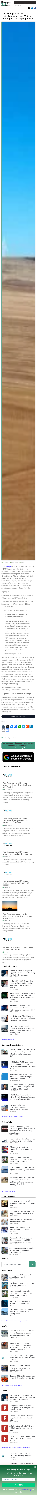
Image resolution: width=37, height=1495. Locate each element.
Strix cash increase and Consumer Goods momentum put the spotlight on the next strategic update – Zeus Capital (21, 1180)
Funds (4, 1391)
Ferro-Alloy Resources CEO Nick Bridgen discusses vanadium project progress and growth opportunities (21, 1334)
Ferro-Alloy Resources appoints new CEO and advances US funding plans (21, 1311)
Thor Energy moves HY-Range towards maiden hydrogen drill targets (15, 883)
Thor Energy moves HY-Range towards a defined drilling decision (17, 853)
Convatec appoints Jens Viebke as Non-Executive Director (21, 1220)
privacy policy (26, 1490)
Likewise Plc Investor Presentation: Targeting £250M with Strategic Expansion (21, 1107)
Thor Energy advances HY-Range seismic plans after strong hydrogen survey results (17, 916)
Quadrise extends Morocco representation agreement (19, 1302)
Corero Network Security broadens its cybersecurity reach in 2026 (22, 1140)
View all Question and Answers (11, 1385)
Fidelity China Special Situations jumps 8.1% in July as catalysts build (21, 1418)
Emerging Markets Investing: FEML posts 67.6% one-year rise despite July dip (21, 1407)
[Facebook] (35, 8)
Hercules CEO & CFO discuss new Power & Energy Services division (22, 1377)
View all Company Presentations (12, 1116)
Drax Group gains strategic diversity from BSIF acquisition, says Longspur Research (21, 1159)
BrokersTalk (6, 1122)
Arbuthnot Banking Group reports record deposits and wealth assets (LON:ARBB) (22, 1357)
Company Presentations (11, 1045)
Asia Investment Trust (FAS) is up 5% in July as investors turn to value (21, 1428)
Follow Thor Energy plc (18, 716)
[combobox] (15, 1264)
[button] (25, 2)
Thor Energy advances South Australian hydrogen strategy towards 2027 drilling (14, 820)
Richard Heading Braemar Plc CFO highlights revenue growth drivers (22, 1169)
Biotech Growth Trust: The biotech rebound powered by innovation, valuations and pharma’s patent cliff (22, 1052)
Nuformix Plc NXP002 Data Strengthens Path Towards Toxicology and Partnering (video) (22, 1007)
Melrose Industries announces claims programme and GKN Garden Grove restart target (20, 1240)
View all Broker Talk (8, 1191)
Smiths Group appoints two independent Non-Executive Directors (19, 1229)
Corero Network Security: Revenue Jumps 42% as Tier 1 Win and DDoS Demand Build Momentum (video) (22, 996)
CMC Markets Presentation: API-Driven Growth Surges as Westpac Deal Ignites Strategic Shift (22, 1097)
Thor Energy (6, 567)
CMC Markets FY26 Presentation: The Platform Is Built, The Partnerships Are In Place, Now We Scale (22, 1065)
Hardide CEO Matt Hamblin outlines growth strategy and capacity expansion (20, 1368)
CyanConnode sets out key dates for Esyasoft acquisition (21, 1284)
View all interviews (7, 1040)
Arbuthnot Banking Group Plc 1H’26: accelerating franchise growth (20, 1455)
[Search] (32, 1264)
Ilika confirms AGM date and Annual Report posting (20, 1276)
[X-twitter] (29, 8)
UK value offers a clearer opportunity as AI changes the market (20, 1149)
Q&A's (4, 1326)
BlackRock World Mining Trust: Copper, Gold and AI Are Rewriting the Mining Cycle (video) (22, 973)
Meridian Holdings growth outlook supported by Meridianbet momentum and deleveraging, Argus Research (22, 1129)
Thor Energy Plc (20, 748)
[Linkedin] (32, 8)
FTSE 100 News (8, 1196)
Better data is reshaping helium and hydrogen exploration (17, 948)
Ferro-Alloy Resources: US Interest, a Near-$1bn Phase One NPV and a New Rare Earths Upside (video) (21, 1029)
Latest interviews (8, 966)
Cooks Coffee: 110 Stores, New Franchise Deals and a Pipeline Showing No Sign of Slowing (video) (21, 984)
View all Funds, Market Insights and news (15, 1448)
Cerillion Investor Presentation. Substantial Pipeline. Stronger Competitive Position (21, 1076)
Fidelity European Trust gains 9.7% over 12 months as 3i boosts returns (22, 1438)
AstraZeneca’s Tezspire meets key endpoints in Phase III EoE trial (21, 1212)
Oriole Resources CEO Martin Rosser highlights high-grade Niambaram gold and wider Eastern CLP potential (20, 1346)
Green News (6, 1270)
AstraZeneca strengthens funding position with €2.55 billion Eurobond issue (21, 1250)
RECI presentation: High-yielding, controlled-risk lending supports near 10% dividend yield (21, 1086)
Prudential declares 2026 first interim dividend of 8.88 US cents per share (22, 1203)
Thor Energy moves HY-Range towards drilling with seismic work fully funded (17, 785)
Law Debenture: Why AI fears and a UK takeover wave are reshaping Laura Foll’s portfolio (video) (22, 1018)
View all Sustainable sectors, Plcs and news (16, 1321)
